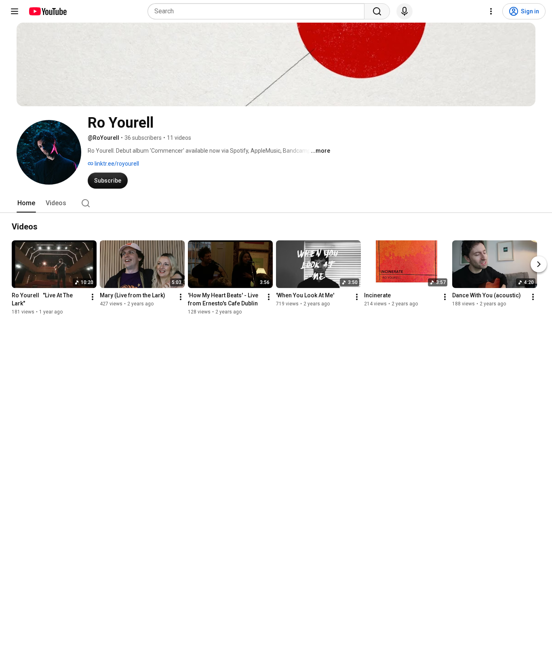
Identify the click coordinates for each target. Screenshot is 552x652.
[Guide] (14, 11)
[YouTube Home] (47, 11)
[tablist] (276, 203)
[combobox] (258, 11)
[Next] (539, 264)
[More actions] (92, 297)
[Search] (377, 11)
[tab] (26, 203)
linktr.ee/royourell (116, 163)
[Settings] (491, 11)
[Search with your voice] (404, 11)
